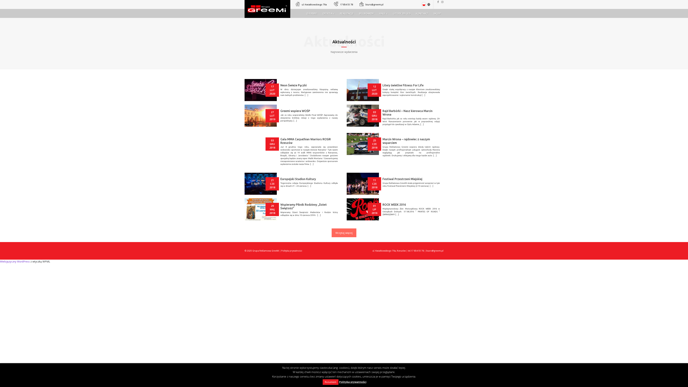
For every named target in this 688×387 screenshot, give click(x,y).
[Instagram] (442, 2)
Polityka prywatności (291, 250)
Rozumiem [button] (330, 382)
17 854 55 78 (346, 4)
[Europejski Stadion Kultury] (261, 184)
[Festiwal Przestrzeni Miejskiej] (363, 184)
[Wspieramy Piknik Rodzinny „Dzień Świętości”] (261, 209)
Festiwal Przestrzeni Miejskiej (402, 179)
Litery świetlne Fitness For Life (403, 85)
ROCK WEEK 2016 (394, 204)
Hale (382, 13)
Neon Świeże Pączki (293, 85)
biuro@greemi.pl (374, 4)
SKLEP (437, 13)
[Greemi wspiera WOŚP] (261, 116)
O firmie (311, 13)
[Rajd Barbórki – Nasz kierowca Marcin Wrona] (363, 116)
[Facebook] (439, 2)
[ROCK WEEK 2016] (363, 209)
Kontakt (422, 13)
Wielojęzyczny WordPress (15, 261)
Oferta (327, 13)
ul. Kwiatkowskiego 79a (314, 4)
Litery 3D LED (401, 13)
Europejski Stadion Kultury (298, 179)
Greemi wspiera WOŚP (295, 111)
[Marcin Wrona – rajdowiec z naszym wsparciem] (363, 144)
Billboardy (366, 13)
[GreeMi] (267, 8)
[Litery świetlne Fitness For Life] (363, 90)
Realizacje (347, 13)
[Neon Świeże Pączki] (261, 90)
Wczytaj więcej (344, 233)
